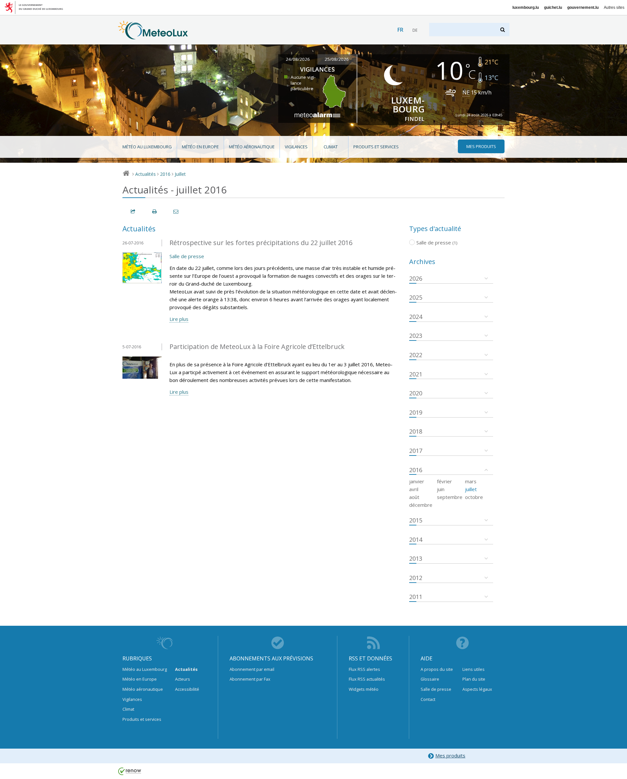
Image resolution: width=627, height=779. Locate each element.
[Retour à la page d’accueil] (153, 36)
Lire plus (178, 319)
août (414, 497)
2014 (415, 539)
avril (413, 489)
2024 (415, 317)
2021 (415, 374)
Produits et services (376, 147)
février (444, 481)
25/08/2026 (337, 59)
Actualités (145, 174)
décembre (420, 505)
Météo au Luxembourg (147, 147)
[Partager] (133, 212)
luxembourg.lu (525, 7)
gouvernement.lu (583, 7)
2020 (415, 393)
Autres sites (614, 7)
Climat (331, 147)
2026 (415, 278)
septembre (449, 497)
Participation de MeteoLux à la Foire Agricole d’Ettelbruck (257, 346)
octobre (474, 497)
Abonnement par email (252, 669)
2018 (415, 431)
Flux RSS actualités (367, 679)
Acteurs (182, 679)
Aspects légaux (477, 689)
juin (440, 489)
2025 (415, 297)
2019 (415, 412)
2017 (415, 451)
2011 (415, 597)
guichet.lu (553, 7)
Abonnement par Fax (250, 679)
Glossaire (430, 679)
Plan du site (473, 679)
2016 (165, 174)
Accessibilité (187, 689)
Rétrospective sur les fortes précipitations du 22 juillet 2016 (260, 242)
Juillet (180, 174)
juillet (471, 489)
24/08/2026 (298, 59)
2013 (415, 558)
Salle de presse (186, 256)
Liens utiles (473, 669)
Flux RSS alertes (364, 669)
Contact (428, 699)
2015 (415, 520)
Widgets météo (363, 689)
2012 (415, 578)
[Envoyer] (176, 212)
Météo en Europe (200, 147)
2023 (415, 336)
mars (470, 481)
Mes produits (450, 755)
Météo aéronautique (252, 147)
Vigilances (296, 147)
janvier (416, 481)
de (414, 30)
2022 (415, 355)
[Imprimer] (155, 212)
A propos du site (437, 669)
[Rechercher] (503, 29)
